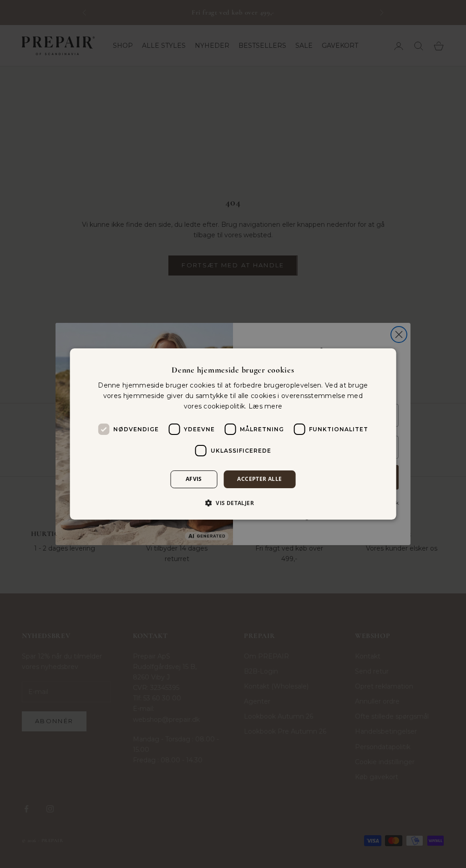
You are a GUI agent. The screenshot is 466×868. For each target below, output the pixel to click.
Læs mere (265, 406)
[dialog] (233, 434)
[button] (233, 502)
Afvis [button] (194, 479)
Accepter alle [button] (259, 479)
